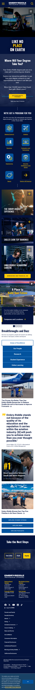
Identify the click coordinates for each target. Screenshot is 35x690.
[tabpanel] (17, 444)
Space (9, 181)
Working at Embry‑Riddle (11, 649)
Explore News (17, 525)
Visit (18, 556)
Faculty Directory (9, 615)
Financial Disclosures (10, 642)
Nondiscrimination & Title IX (19, 664)
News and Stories (9, 631)
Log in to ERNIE (10, 607)
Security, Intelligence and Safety (25, 165)
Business (9, 148)
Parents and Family (9, 612)
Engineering (9, 164)
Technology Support (16, 667)
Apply (27, 556)
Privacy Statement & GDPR (10, 666)
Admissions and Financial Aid (17, 276)
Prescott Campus (9, 591)
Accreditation (8, 634)
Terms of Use (22, 666)
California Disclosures (10, 653)
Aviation (25, 134)
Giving (6, 621)
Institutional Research (10, 646)
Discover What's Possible (17, 96)
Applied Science (9, 134)
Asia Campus (22, 591)
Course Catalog (8, 627)
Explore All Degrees (25, 181)
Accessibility (7, 664)
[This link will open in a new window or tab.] (5, 605)
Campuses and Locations (13, 319)
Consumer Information (10, 638)
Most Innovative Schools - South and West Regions (15, 468)
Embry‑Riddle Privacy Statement (12, 687)
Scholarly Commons (10, 624)
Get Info (9, 556)
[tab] (17, 343)
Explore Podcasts (17, 531)
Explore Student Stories (17, 520)
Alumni (6, 618)
